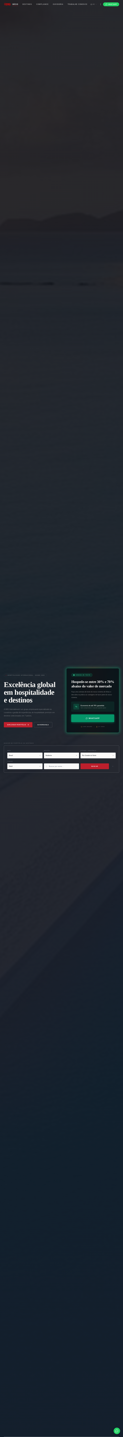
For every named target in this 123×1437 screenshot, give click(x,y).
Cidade (10, 761)
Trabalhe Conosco (77, 4)
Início (15, 4)
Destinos (27, 4)
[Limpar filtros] (113, 766)
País (9, 750)
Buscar (94, 766)
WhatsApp (112, 4)
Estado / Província (88, 750)
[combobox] (25, 755)
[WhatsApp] (117, 1431)
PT (94, 4)
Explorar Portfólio (16, 724)
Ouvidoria (58, 4)
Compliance (42, 4)
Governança (43, 724)
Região (47, 750)
